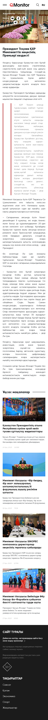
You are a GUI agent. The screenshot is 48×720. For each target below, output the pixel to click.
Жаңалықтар (10, 707)
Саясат (7, 684)
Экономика (9, 696)
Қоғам (6, 690)
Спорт (6, 702)
